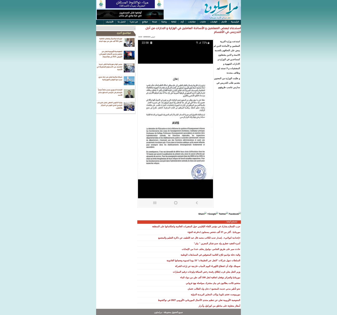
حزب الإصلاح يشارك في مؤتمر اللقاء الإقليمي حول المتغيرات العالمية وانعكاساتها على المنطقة (196, 226)
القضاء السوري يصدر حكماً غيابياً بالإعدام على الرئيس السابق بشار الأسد (110, 92)
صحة (154, 22)
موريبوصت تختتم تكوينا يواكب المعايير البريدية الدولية (215, 294)
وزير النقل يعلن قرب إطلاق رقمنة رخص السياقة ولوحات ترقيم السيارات (206, 272)
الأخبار (224, 22)
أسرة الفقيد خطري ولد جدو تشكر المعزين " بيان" (217, 243)
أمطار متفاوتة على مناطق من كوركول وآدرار (219, 306)
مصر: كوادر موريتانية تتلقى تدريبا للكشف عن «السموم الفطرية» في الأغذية (109, 67)
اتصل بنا (121, 22)
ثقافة (173, 22)
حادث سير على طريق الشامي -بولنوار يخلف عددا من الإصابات (211, 249)
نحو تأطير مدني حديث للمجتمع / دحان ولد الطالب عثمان (214, 289)
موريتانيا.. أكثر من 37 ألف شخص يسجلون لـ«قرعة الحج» (213, 232)
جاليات (203, 22)
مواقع (145, 22)
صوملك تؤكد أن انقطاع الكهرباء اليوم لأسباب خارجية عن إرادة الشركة (207, 266)
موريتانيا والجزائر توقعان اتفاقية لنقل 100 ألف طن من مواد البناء (110, 40)
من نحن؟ (134, 22)
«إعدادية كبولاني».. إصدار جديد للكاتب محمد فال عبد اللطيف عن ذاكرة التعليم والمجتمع (199, 238)
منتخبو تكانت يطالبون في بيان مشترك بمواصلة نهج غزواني (213, 283)
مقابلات (191, 22)
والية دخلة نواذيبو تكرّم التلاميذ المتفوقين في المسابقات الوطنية (210, 255)
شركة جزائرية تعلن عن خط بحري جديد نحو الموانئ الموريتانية (110, 78)
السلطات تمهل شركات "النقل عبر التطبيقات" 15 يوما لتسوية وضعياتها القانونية (203, 260)
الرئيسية (235, 22)
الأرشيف (109, 22)
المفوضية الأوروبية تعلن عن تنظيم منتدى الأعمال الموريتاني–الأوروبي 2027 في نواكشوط (110, 54)
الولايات (213, 22)
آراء (182, 22)
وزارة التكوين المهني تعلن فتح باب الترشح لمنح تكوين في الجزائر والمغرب (109, 105)
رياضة (164, 22)
